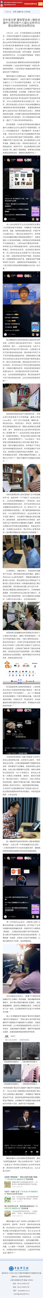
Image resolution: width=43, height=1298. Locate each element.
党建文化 (20, 12)
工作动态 (27, 12)
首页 (14, 12)
